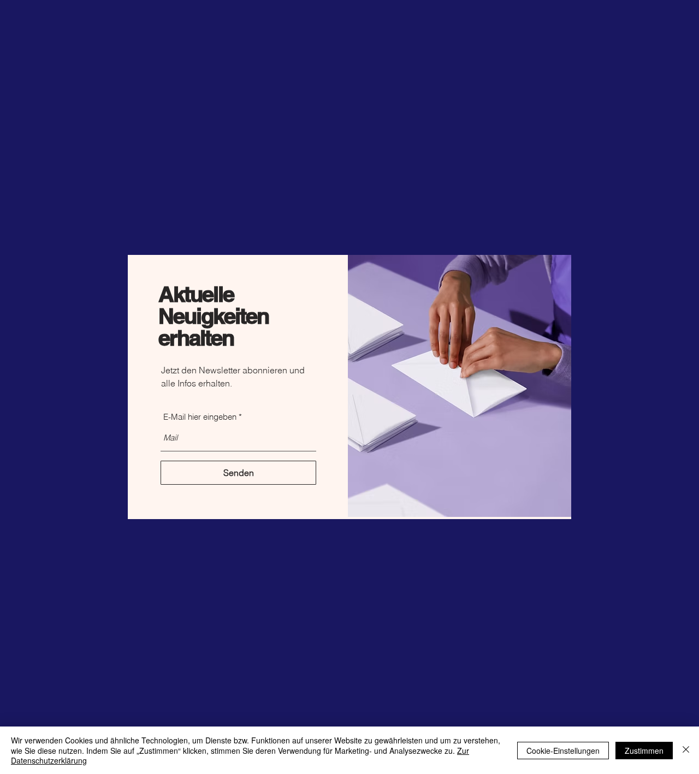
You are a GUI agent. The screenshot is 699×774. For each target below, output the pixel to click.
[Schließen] (685, 750)
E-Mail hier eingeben (199, 417)
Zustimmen (644, 750)
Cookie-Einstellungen (563, 750)
